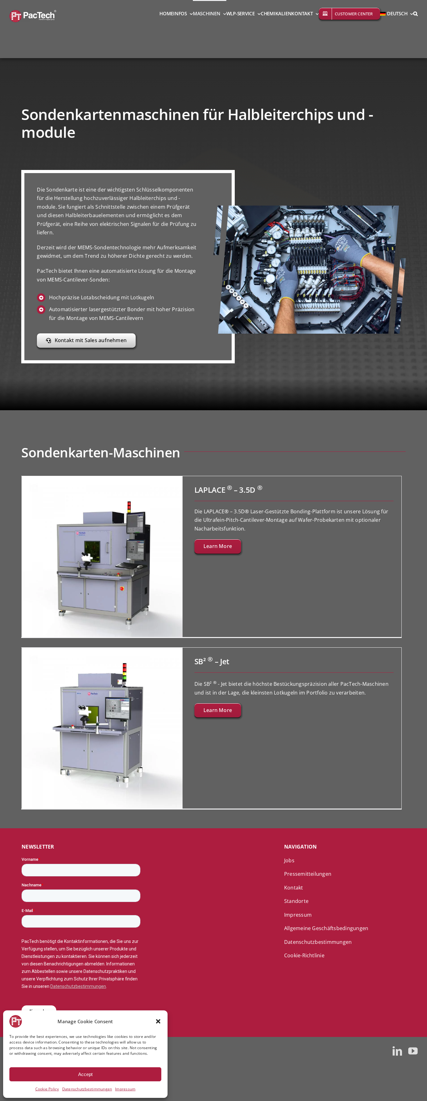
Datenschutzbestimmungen (87, 1089)
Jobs (289, 860)
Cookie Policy (47, 1089)
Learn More (217, 546)
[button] (158, 1021)
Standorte (296, 901)
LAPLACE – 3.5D (228, 490)
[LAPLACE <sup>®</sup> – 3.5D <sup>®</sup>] (102, 480)
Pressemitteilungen (307, 873)
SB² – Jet (211, 661)
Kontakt (293, 887)
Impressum (125, 1089)
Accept (85, 1074)
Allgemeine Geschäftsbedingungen (326, 928)
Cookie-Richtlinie (304, 955)
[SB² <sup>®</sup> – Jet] (102, 651)
